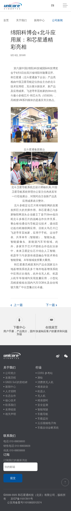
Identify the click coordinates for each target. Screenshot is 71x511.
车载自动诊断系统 (48, 427)
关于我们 (21, 20)
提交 (13, 478)
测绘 (40, 377)
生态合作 (10, 396)
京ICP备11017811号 (22, 498)
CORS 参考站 (45, 373)
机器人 (41, 391)
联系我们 (10, 405)
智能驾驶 (42, 409)
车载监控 (42, 418)
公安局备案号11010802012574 (24, 502)
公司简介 (10, 373)
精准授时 (42, 400)
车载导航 (42, 414)
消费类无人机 (45, 382)
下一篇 (51, 305)
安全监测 (42, 405)
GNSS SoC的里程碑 (16, 382)
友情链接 (10, 409)
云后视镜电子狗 (46, 423)
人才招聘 (10, 391)
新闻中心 (39, 20)
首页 (6, 20)
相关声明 (10, 414)
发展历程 (10, 377)
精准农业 (42, 386)
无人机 (41, 396)
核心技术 (10, 400)
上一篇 (18, 305)
